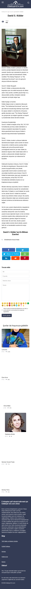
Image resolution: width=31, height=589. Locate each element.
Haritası (4, 551)
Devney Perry (6, 490)
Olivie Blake (7, 406)
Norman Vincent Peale (8, 462)
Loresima (4, 349)
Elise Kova (5, 377)
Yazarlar (12, 11)
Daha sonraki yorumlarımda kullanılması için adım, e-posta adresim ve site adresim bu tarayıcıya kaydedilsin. (16, 310)
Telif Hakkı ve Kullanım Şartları (10, 541)
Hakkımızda (5, 556)
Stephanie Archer (10, 434)
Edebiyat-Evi (5, 11)
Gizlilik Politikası (6, 546)
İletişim (3, 562)
